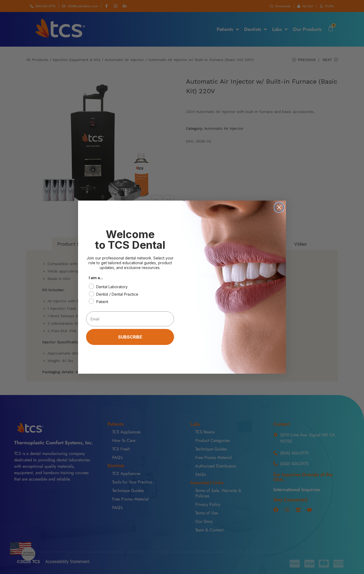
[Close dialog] (279, 207)
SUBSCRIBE (130, 337)
